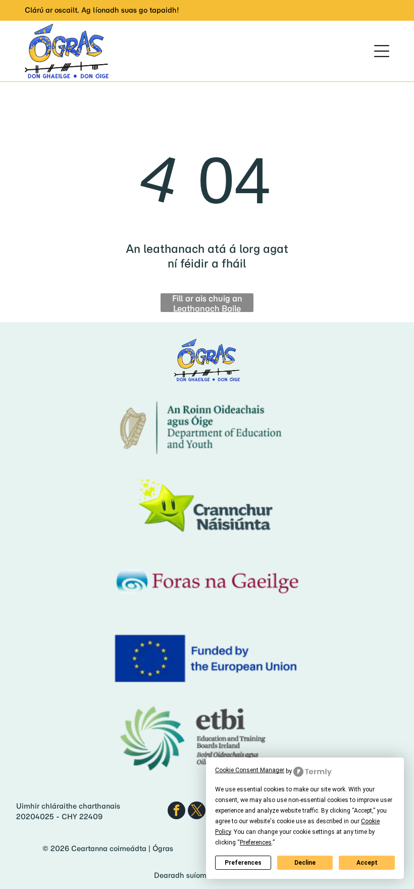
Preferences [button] (256, 842)
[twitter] (196, 812)
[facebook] (176, 812)
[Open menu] (381, 51)
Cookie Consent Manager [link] (249, 770)
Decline (305, 862)
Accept (367, 862)
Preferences (243, 862)
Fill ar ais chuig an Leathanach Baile (207, 302)
